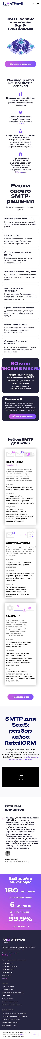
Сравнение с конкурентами (12, 993)
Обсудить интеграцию (22, 416)
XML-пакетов (20, 172)
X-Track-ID (20, 124)
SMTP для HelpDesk (9, 966)
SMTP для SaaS (8, 969)
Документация (8, 999)
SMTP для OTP (7, 972)
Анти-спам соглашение (11, 1019)
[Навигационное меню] (38, 4)
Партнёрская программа (12, 1005)
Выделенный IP (7, 989)
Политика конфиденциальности (14, 1016)
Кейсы (4, 978)
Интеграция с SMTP (9, 1025)
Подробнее (10, 465)
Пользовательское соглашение (14, 1013)
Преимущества (8, 987)
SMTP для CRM (7, 963)
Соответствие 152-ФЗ (10, 1022)
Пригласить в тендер (10, 1002)
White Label (6, 975)
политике (21, 1034)
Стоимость (6, 996)
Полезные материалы (10, 953)
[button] (33, 4)
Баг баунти (6, 955)
